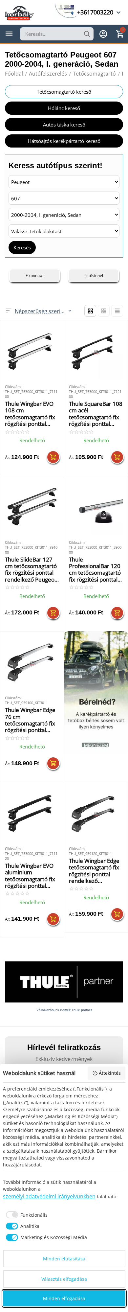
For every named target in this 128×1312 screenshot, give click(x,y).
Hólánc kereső (64, 108)
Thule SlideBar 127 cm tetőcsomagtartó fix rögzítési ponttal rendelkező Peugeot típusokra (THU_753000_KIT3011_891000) (31, 569)
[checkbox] (25, 1214)
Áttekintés (110, 1073)
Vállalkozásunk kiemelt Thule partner (64, 1010)
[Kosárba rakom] (53, 457)
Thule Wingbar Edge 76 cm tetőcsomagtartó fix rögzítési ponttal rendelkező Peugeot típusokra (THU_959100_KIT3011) (30, 720)
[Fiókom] (103, 33)
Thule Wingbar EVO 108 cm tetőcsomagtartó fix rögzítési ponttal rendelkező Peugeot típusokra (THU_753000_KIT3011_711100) (30, 414)
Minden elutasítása (64, 1258)
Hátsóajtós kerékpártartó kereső (64, 141)
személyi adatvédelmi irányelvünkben (49, 1196)
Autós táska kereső (64, 124)
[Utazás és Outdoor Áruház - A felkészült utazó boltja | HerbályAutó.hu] (19, 12)
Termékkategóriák (9, 33)
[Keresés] (87, 33)
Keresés (22, 247)
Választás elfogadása (64, 1279)
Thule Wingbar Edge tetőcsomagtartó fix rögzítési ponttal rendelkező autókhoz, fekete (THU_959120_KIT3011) (94, 871)
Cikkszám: (13, 386)
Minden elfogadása (64, 1298)
